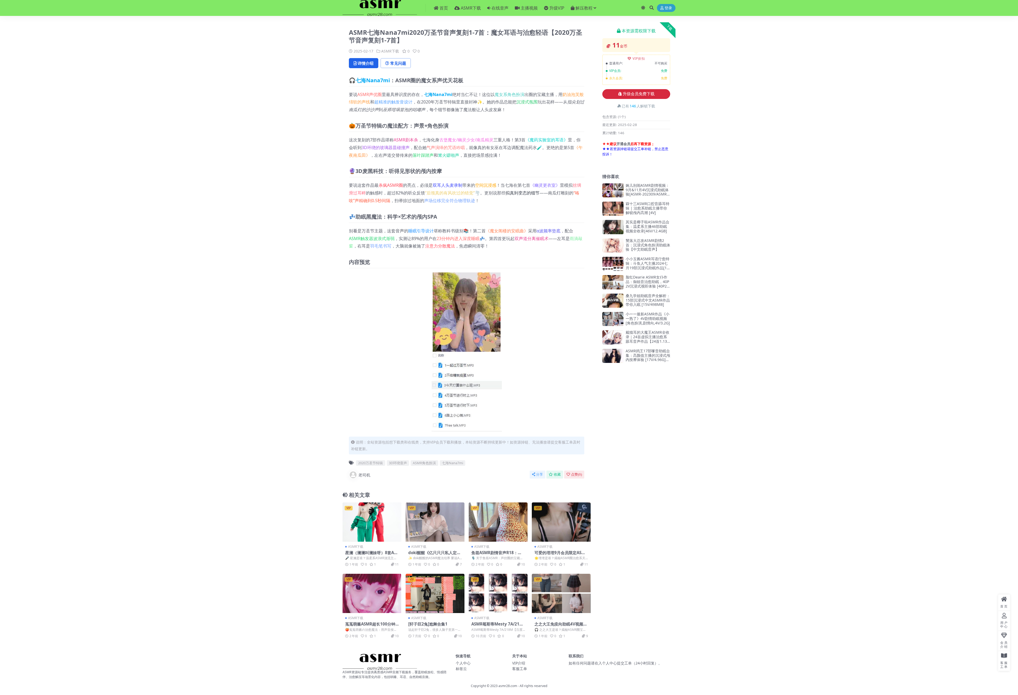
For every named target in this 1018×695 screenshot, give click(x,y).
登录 (668, 8)
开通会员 (623, 143)
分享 (539, 474)
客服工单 (519, 668)
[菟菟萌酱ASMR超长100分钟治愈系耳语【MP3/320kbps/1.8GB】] (372, 593)
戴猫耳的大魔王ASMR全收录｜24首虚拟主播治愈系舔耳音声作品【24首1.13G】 (647, 339)
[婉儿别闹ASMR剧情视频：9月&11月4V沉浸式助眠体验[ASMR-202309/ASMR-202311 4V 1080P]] (613, 190)
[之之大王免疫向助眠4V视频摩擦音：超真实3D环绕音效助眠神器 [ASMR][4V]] (561, 593)
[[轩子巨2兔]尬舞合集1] (435, 593)
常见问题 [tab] (398, 63)
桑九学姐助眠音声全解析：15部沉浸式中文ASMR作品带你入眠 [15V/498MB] (648, 300)
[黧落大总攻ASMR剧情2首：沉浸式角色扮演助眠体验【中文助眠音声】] (613, 245)
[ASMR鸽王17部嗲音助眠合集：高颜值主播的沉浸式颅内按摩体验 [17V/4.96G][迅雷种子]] (613, 356)
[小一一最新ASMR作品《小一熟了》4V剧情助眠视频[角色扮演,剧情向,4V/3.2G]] (613, 319)
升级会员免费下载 (639, 94)
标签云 (461, 668)
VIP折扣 (639, 58)
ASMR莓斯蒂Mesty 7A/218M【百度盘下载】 (496, 626)
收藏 (557, 474)
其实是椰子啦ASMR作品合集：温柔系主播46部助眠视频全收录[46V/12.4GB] (647, 226)
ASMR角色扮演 (424, 463)
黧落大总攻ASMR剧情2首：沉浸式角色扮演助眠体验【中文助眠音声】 (648, 245)
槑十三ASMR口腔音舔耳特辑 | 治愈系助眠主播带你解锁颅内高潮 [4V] (647, 208)
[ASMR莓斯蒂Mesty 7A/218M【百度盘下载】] (498, 593)
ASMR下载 (471, 8)
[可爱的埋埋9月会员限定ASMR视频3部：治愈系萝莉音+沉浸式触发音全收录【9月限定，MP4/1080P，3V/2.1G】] (561, 522)
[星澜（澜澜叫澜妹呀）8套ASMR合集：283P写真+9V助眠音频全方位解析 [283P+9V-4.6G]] (372, 522)
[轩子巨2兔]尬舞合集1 (427, 624)
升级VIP (556, 8)
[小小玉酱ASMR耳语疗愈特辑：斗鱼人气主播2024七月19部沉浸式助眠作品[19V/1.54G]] (613, 264)
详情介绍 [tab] (366, 63)
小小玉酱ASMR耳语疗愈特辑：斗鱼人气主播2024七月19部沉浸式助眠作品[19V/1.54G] (647, 265)
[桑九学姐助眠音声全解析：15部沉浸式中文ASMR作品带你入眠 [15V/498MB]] (613, 301)
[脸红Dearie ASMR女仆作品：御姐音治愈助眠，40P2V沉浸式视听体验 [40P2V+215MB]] (613, 282)
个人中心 (463, 663)
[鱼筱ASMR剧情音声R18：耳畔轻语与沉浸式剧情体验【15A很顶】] (498, 522)
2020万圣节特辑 (370, 463)
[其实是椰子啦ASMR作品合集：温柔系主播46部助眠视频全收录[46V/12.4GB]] (613, 227)
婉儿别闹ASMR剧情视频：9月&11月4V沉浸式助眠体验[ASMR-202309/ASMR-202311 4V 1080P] (648, 192)
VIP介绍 (518, 663)
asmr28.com (507, 686)
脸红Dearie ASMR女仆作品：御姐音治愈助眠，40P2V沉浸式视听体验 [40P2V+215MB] (647, 284)
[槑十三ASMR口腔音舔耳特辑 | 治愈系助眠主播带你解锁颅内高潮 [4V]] (613, 209)
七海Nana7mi (373, 80)
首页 (444, 8)
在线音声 (500, 8)
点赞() (576, 474)
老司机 (364, 474)
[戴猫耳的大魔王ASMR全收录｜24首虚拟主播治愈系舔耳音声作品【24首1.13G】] (613, 337)
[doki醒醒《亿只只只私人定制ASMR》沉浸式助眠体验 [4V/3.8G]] (435, 522)
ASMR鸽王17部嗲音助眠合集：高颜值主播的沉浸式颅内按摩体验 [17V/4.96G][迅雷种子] (648, 357)
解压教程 (584, 8)
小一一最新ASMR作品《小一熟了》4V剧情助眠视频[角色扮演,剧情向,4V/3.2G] (648, 318)
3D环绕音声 (398, 463)
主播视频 (529, 8)
